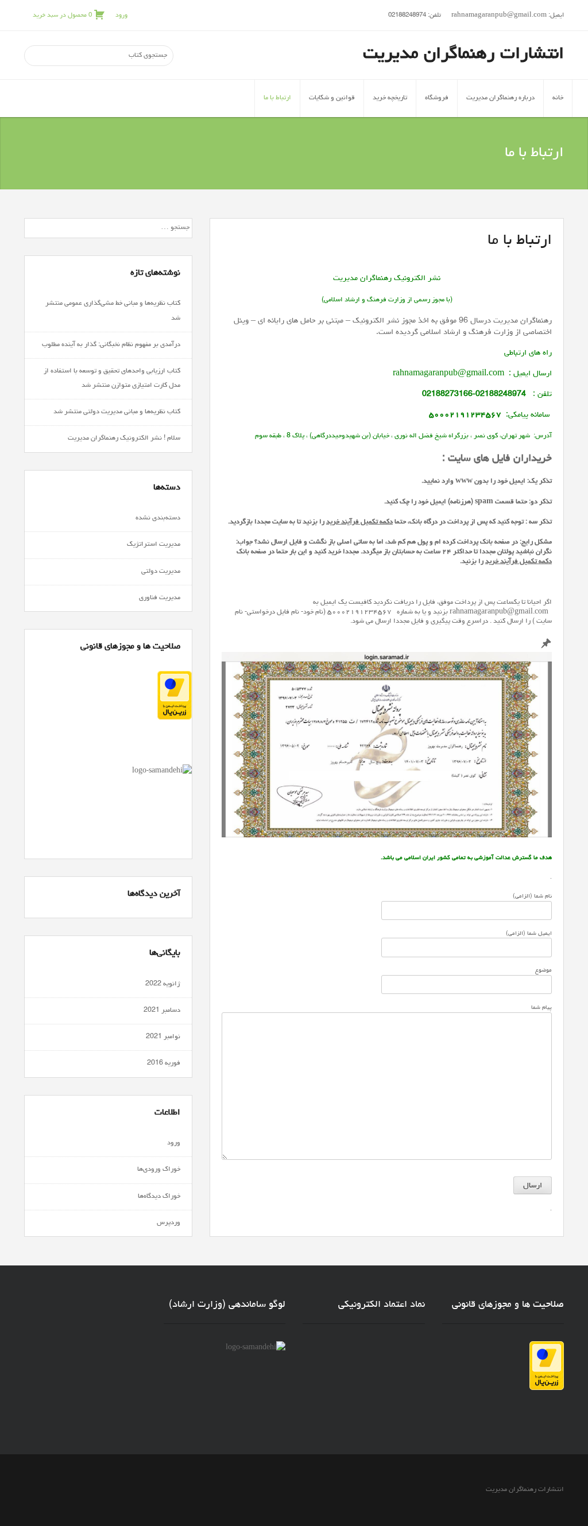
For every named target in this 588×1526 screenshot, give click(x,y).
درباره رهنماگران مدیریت (500, 98)
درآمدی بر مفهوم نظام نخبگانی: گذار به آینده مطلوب (111, 345)
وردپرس (168, 1223)
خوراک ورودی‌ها (158, 1170)
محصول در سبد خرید (62, 15)
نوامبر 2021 (163, 1037)
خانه (557, 98)
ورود (121, 15)
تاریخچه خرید (390, 98)
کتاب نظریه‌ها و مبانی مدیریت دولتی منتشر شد (116, 412)
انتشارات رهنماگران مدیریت (463, 54)
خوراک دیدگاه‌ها (159, 1197)
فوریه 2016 (163, 1063)
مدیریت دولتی (160, 572)
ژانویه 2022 (162, 984)
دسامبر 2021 (162, 1011)
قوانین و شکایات (332, 98)
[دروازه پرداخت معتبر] (174, 719)
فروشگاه (436, 98)
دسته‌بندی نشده (158, 518)
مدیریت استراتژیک (153, 545)
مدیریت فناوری (159, 598)
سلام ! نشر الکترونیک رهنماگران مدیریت (123, 438)
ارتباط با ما (277, 98)
